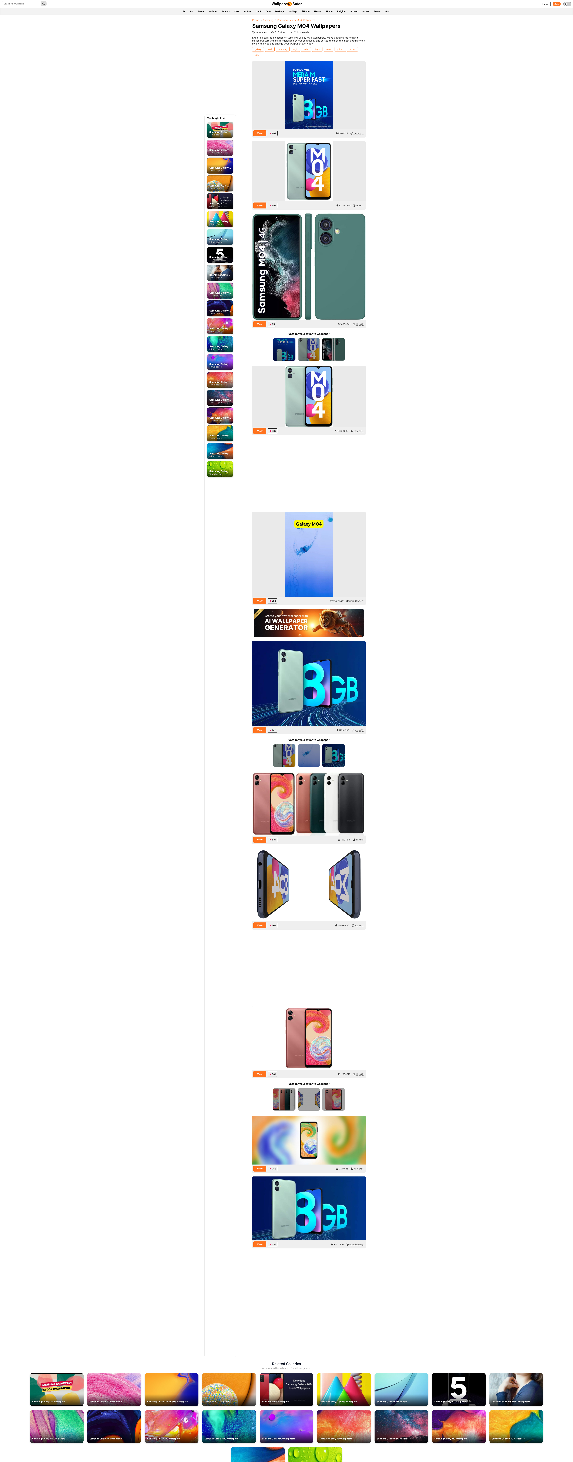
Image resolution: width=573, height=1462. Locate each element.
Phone (329, 11)
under (352, 49)
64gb (317, 49)
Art (191, 11)
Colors (247, 11)
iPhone (305, 11)
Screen (354, 11)
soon (328, 49)
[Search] (44, 3)
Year (387, 11)
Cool (258, 11)
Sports (365, 11)
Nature (317, 11)
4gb (295, 49)
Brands (226, 11)
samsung (282, 49)
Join (556, 4)
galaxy (258, 49)
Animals (213, 11)
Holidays (293, 11)
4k (184, 11)
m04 (270, 49)
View (260, 133)
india (306, 49)
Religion (341, 11)
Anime (201, 11)
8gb (257, 55)
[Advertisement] (226, 66)
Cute (268, 11)
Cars (236, 11)
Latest (545, 4)
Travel (377, 11)
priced (340, 49)
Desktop (279, 11)
